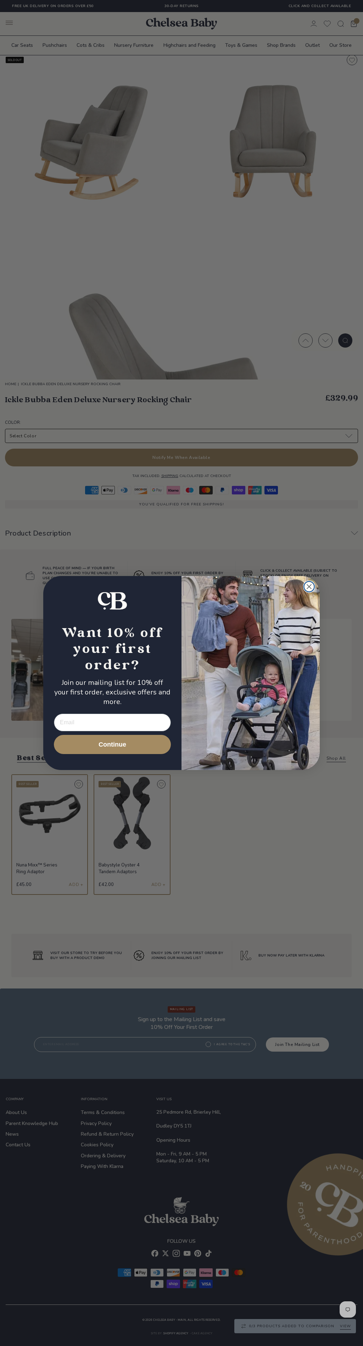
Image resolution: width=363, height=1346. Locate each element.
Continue (112, 744)
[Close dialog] (309, 586)
